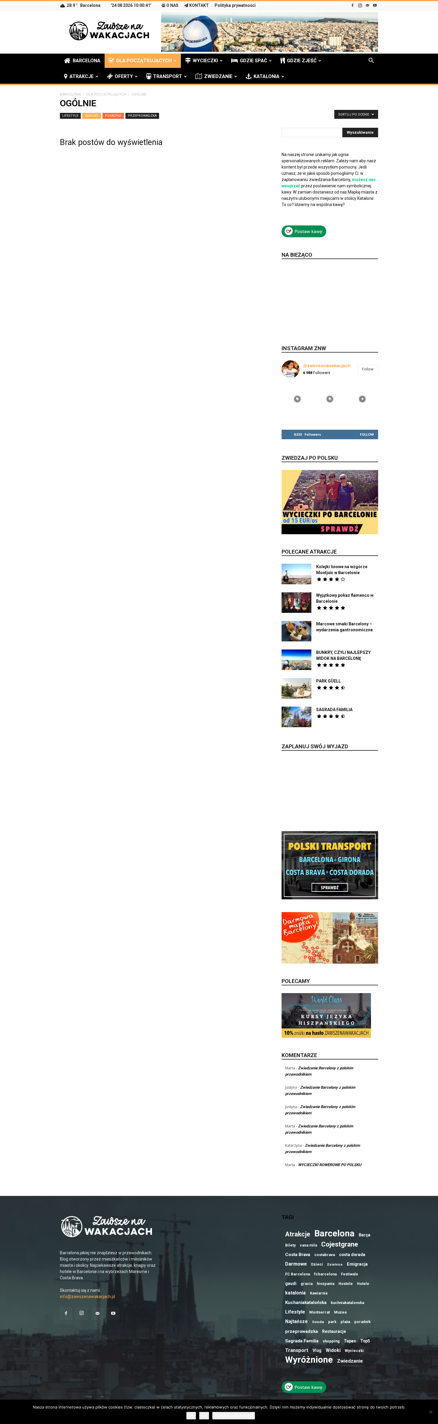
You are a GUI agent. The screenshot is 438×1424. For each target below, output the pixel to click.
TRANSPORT (167, 76)
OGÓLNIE (92, 116)
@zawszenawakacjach (326, 365)
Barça (364, 1235)
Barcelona (334, 1233)
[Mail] (367, 5)
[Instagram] (360, 5)
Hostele (345, 1283)
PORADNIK (113, 116)
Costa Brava (297, 1254)
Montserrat (319, 1312)
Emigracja (357, 1264)
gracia (307, 1283)
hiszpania (325, 1283)
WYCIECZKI (205, 60)
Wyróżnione (309, 1360)
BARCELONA (86, 60)
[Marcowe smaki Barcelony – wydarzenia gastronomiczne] (296, 631)
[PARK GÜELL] (296, 688)
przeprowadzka (301, 1331)
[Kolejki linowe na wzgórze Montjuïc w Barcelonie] (296, 574)
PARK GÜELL (328, 681)
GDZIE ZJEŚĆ (301, 60)
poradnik (362, 1321)
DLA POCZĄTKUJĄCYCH (144, 60)
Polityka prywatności (235, 5)
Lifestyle (295, 1312)
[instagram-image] (297, 398)
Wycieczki (354, 1350)
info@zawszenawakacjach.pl (87, 1296)
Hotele (363, 1283)
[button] (371, 61)
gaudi (290, 1283)
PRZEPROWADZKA (142, 116)
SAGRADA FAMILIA (334, 709)
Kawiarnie (319, 1293)
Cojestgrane (339, 1244)
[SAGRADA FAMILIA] (296, 717)
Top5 (365, 1341)
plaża (345, 1321)
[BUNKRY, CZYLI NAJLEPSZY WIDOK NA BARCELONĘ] (296, 659)
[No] (431, 1412)
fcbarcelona (325, 1274)
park (332, 1321)
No (204, 1415)
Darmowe (296, 1264)
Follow (368, 369)
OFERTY (124, 76)
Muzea (340, 1312)
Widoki (333, 1350)
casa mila (308, 1245)
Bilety (290, 1245)
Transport (296, 1350)
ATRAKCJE (81, 76)
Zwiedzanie (350, 1361)
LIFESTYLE (70, 116)
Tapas (350, 1341)
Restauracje (334, 1331)
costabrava (324, 1254)
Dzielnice (335, 1264)
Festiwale (349, 1274)
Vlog (317, 1350)
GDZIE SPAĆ (253, 60)
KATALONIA (266, 76)
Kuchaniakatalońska (306, 1302)
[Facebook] (352, 5)
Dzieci (317, 1264)
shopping (331, 1341)
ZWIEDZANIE (218, 76)
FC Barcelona (297, 1274)
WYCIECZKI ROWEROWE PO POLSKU (329, 1165)
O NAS (172, 5)
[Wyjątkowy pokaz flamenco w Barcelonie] (296, 602)
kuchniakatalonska (347, 1302)
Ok (191, 1415)
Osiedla (318, 1322)
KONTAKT (199, 5)
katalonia (295, 1293)
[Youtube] (375, 5)
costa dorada (352, 1254)
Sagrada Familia (302, 1341)
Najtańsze (296, 1321)
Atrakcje (297, 1234)
